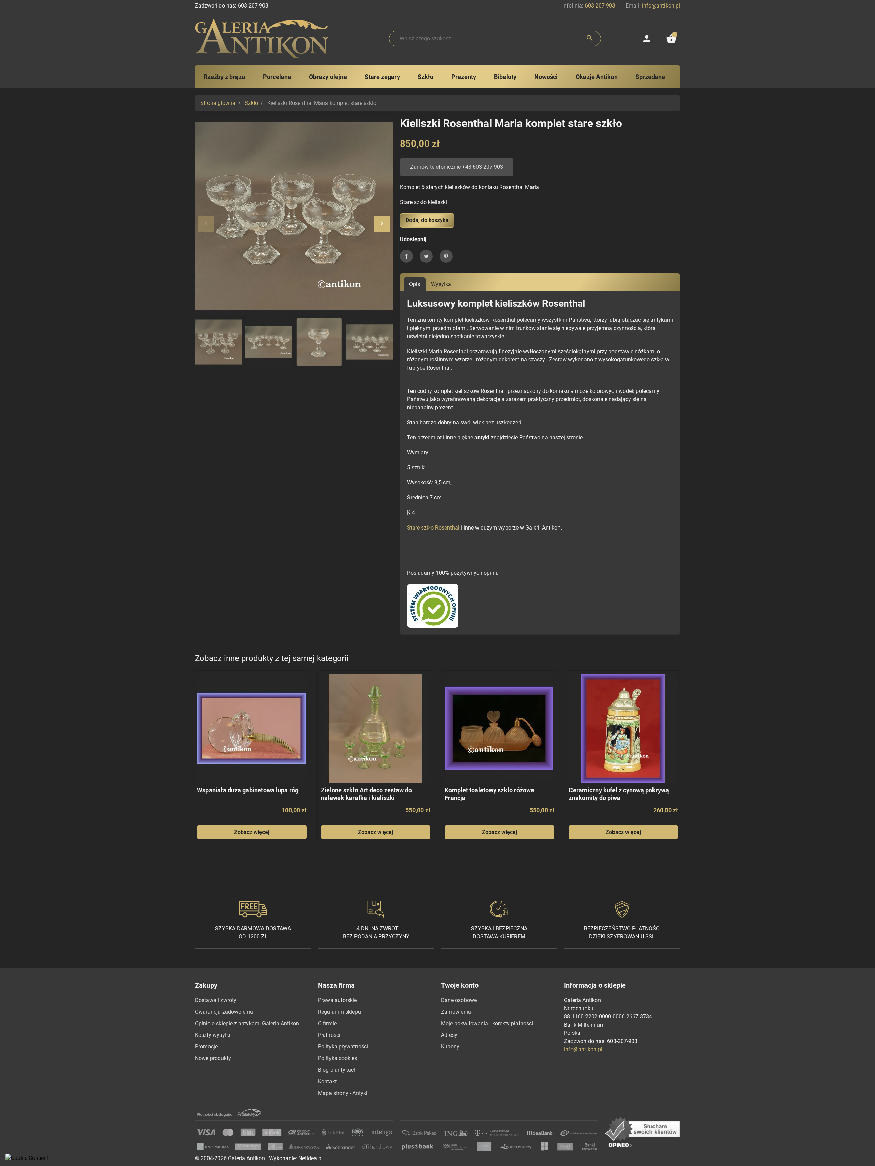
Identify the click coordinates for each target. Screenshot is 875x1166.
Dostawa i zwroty (216, 1000)
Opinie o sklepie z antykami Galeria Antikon (247, 1023)
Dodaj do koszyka (427, 220)
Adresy (449, 1035)
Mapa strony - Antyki (342, 1093)
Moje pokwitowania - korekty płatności (487, 1023)
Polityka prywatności (343, 1046)
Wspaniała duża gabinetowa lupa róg (247, 790)
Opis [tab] (414, 284)
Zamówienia (456, 1012)
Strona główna (217, 103)
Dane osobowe (459, 1000)
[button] (671, 38)
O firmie (327, 1023)
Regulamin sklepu (339, 1012)
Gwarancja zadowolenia (224, 1012)
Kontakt (327, 1081)
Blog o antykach (337, 1070)
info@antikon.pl (661, 5)
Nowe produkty (213, 1058)
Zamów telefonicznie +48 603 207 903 (456, 167)
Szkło (251, 103)
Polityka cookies (337, 1058)
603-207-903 (600, 5)
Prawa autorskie (337, 1000)
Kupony (450, 1046)
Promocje (206, 1046)
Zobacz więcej (251, 832)
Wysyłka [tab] (441, 284)
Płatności (329, 1035)
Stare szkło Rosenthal (433, 527)
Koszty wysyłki (212, 1035)
